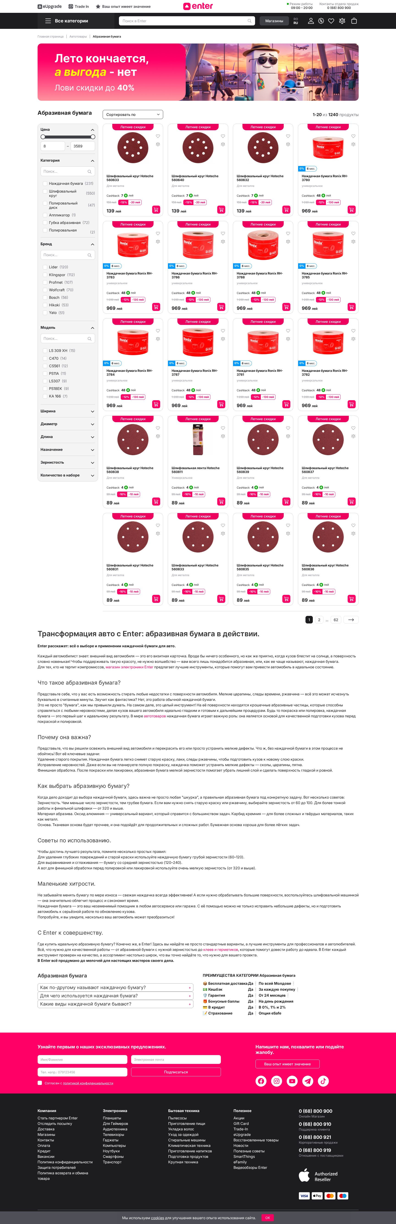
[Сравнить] (342, 20)
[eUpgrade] (50, 6)
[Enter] (198, 6)
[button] (68, 129)
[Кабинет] (311, 20)
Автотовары (78, 36)
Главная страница (51, 36)
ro (296, 19)
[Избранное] (331, 20)
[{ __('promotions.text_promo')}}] (321, 20)
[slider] (43, 136)
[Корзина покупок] (354, 20)
